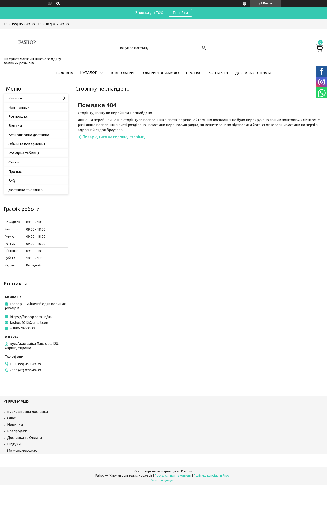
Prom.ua (187, 471)
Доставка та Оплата (24, 437)
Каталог (88, 72)
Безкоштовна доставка (28, 135)
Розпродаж (18, 116)
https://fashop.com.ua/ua (31, 317)
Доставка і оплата (253, 73)
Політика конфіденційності (213, 475)
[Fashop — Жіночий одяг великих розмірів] (27, 42)
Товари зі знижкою (160, 73)
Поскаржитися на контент (173, 475)
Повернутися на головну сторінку (113, 136)
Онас (11, 418)
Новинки (15, 424)
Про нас (193, 73)
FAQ (11, 181)
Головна (64, 73)
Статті (13, 162)
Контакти (218, 73)
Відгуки (15, 125)
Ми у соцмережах (22, 450)
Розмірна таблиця (23, 153)
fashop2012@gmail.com (29, 322)
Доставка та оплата (25, 190)
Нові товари (121, 73)
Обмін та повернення (26, 144)
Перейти (180, 13)
